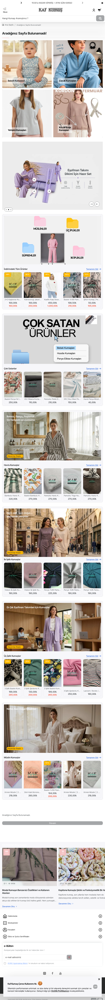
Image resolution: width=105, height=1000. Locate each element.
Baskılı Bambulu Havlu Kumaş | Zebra (32, 495)
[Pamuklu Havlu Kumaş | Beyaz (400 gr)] (52, 481)
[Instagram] (44, 973)
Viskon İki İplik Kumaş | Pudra (32, 590)
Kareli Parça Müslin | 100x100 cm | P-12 (92, 399)
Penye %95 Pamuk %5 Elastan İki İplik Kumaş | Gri (72, 590)
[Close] (102, 2)
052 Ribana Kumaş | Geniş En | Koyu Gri (32, 399)
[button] (82, 2)
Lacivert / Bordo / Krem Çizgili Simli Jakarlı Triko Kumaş (92, 691)
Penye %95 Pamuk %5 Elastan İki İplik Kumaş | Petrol (92, 590)
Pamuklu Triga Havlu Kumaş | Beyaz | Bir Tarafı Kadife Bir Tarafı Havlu (72, 495)
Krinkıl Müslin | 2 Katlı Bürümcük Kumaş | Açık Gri (92, 792)
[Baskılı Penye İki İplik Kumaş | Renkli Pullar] (13, 384)
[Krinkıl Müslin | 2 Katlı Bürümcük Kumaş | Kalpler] (72, 774)
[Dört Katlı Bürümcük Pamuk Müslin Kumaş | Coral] (33, 774)
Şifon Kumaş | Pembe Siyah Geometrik (92, 299)
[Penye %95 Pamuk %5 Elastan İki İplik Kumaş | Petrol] (92, 575)
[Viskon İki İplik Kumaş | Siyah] (13, 575)
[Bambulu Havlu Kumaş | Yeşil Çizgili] (13, 481)
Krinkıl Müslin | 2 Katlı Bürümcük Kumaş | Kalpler (72, 792)
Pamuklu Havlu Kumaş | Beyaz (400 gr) (52, 495)
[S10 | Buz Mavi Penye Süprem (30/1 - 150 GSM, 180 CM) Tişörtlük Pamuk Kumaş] (72, 384)
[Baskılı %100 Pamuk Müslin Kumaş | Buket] (52, 774)
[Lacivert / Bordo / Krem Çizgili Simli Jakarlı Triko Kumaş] (92, 673)
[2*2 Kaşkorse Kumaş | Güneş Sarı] (13, 285)
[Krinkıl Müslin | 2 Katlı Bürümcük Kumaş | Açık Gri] (92, 774)
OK (95, 986)
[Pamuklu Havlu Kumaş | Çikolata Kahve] (92, 481)
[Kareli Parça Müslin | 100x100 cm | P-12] (92, 384)
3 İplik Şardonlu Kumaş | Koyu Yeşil (32, 688)
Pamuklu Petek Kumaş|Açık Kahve (52, 399)
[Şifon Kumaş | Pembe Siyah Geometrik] (92, 285)
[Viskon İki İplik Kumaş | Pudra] (33, 575)
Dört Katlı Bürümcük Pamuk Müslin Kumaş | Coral (32, 792)
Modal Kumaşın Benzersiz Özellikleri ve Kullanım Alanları (25, 891)
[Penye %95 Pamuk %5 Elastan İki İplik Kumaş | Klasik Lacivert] (52, 575)
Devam (52, 823)
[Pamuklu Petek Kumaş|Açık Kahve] (52, 384)
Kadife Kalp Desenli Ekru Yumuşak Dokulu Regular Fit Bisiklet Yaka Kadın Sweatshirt (52, 299)
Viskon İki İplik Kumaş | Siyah (13, 590)
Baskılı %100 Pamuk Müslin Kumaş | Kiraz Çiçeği (72, 299)
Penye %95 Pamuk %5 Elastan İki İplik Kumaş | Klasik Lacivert (52, 590)
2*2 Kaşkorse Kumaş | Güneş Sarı (13, 299)
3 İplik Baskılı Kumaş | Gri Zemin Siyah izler (13, 688)
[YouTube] (60, 973)
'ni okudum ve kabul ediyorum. (31, 963)
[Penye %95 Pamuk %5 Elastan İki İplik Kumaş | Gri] (72, 575)
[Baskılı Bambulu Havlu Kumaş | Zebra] (33, 481)
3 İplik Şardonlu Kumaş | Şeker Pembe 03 (72, 691)
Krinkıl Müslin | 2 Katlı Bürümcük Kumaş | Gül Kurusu (13, 792)
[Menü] (5, 10)
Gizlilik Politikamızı (60, 991)
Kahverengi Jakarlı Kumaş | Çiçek (32, 299)
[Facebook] (52, 973)
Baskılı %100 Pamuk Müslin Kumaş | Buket (52, 790)
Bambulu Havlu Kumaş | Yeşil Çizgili (13, 495)
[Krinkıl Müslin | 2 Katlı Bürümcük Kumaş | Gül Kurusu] (13, 774)
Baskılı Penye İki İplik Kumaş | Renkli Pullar (13, 399)
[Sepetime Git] (99, 10)
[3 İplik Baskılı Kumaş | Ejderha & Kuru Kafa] (52, 673)
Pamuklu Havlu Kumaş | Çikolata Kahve (92, 495)
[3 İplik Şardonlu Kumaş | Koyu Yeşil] (33, 673)
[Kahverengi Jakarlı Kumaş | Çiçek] (33, 285)
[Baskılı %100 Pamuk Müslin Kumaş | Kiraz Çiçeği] (72, 285)
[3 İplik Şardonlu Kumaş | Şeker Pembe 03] (72, 673)
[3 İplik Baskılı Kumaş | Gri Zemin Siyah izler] (13, 673)
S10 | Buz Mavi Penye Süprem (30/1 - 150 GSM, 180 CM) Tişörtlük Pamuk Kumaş (72, 399)
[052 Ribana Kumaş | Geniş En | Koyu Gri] (33, 384)
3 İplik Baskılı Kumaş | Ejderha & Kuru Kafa (52, 688)
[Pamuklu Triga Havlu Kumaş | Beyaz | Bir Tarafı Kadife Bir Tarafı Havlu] (72, 481)
